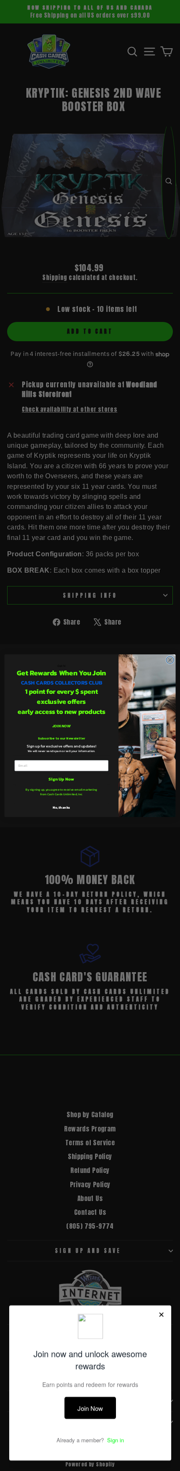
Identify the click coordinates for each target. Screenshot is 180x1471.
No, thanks (61, 807)
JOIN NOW (61, 726)
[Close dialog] (170, 660)
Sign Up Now (61, 779)
